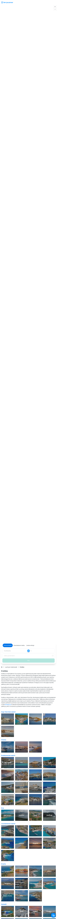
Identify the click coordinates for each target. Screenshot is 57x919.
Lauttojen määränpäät (11, 667)
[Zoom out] (55, 9)
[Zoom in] (55, 7)
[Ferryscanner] (7, 2)
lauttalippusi (8, 704)
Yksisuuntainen (8, 645)
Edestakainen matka (19, 645)
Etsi (29, 660)
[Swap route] (28, 650)
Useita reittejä (30, 645)
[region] (28, 326)
